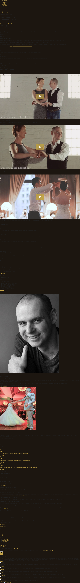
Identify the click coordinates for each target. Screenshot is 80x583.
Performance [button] (2, 569)
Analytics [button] (1, 572)
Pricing (3, 3)
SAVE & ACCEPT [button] (3, 581)
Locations (4, 4)
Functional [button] (2, 566)
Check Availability (3, 7)
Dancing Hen (4, 541)
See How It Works (10, 23)
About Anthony (5, 5)
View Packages (2, 47)
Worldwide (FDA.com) (6, 540)
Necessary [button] (2, 561)
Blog (3, 534)
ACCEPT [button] (51, 550)
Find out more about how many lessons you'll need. (18, 495)
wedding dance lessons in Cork (26, 46)
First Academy (3, 0)
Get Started (2, 290)
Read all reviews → (3, 442)
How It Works (4, 2)
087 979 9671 (2, 524)
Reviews (3, 533)
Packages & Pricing (5, 530)
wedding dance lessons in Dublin (15, 46)
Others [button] (1, 578)
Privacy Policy (16, 548)
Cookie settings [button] (45, 550)
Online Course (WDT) (6, 539)
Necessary (3, 562)
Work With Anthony (3, 386)
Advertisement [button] (2, 575)
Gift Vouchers (4, 535)
